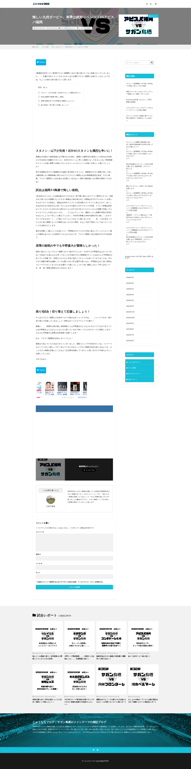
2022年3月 (130, 300)
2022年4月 (130, 295)
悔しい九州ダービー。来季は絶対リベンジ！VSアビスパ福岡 (70, 47)
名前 (38, 554)
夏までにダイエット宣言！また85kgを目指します (139, 187)
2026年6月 (130, 283)
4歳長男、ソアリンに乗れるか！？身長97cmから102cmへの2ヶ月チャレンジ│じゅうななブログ (139, 217)
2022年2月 (130, 306)
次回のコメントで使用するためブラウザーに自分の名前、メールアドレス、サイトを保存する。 (71, 582)
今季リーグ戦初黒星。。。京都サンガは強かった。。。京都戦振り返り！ (79, 657)
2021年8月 (130, 329)
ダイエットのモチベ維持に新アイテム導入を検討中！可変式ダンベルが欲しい (139, 118)
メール (39, 563)
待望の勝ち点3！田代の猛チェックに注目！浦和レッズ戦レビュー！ (47, 700)
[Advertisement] (74, 126)
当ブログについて (134, 374)
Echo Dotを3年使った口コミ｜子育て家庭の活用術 (139, 101)
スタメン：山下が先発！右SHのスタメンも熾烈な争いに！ (60, 93)
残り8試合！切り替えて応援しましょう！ (54, 105)
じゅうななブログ (102, 761)
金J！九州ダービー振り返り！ (139, 656)
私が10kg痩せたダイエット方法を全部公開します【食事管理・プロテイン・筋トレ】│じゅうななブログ (139, 239)
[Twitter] (41, 62)
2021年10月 (130, 317)
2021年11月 (130, 312)
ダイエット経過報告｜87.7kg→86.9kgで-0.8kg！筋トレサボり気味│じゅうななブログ (139, 153)
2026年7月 (130, 277)
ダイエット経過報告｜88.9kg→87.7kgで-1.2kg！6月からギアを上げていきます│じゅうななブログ (139, 175)
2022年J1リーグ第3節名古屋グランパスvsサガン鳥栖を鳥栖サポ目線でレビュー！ (79, 701)
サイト (38, 572)
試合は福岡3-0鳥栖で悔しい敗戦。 (51, 97)
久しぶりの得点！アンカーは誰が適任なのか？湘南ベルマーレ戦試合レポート (143, 700)
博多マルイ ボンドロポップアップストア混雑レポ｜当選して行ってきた (139, 93)
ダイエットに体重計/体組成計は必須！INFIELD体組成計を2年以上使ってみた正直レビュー (139, 144)
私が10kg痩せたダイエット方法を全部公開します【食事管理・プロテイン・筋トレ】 (139, 166)
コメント (40, 532)
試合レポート (71, 28)
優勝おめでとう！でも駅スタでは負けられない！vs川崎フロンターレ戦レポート (111, 700)
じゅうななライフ (134, 362)
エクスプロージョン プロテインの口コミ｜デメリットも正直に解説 (139, 109)
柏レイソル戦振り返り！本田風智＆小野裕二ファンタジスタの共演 (47, 657)
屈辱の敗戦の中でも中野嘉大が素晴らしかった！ (56, 101)
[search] (152, 62)
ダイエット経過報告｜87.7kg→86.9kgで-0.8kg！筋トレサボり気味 (139, 85)
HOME (36, 47)
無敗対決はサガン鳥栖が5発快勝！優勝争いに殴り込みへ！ (111, 657)
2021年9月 (130, 323)
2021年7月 (130, 335)
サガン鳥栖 (63, 28)
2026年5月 (130, 289)
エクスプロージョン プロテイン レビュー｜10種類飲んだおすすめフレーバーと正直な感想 (139, 208)
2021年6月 (130, 340)
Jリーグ (80, 28)
